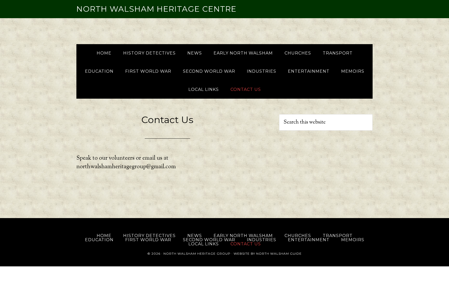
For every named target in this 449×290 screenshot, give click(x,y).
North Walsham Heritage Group (196, 253)
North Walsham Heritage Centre (156, 9)
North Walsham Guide (279, 253)
